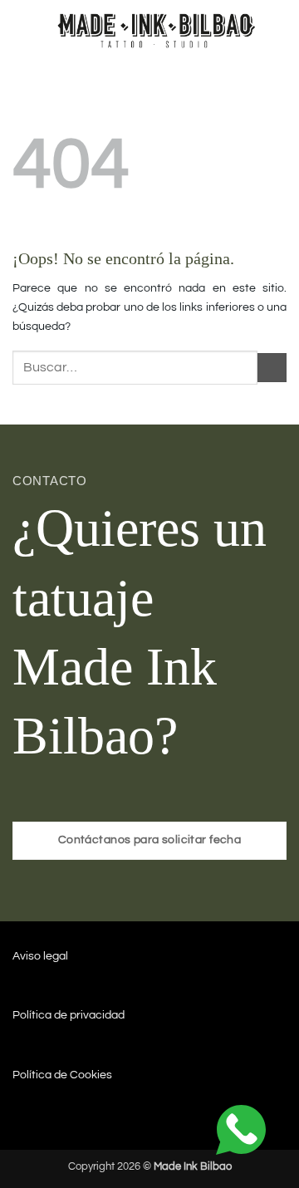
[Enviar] (272, 368)
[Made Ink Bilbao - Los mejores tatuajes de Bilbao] (158, 28)
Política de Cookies (62, 1074)
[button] (21, 29)
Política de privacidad (68, 1015)
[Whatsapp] (241, 1129)
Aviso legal (40, 956)
